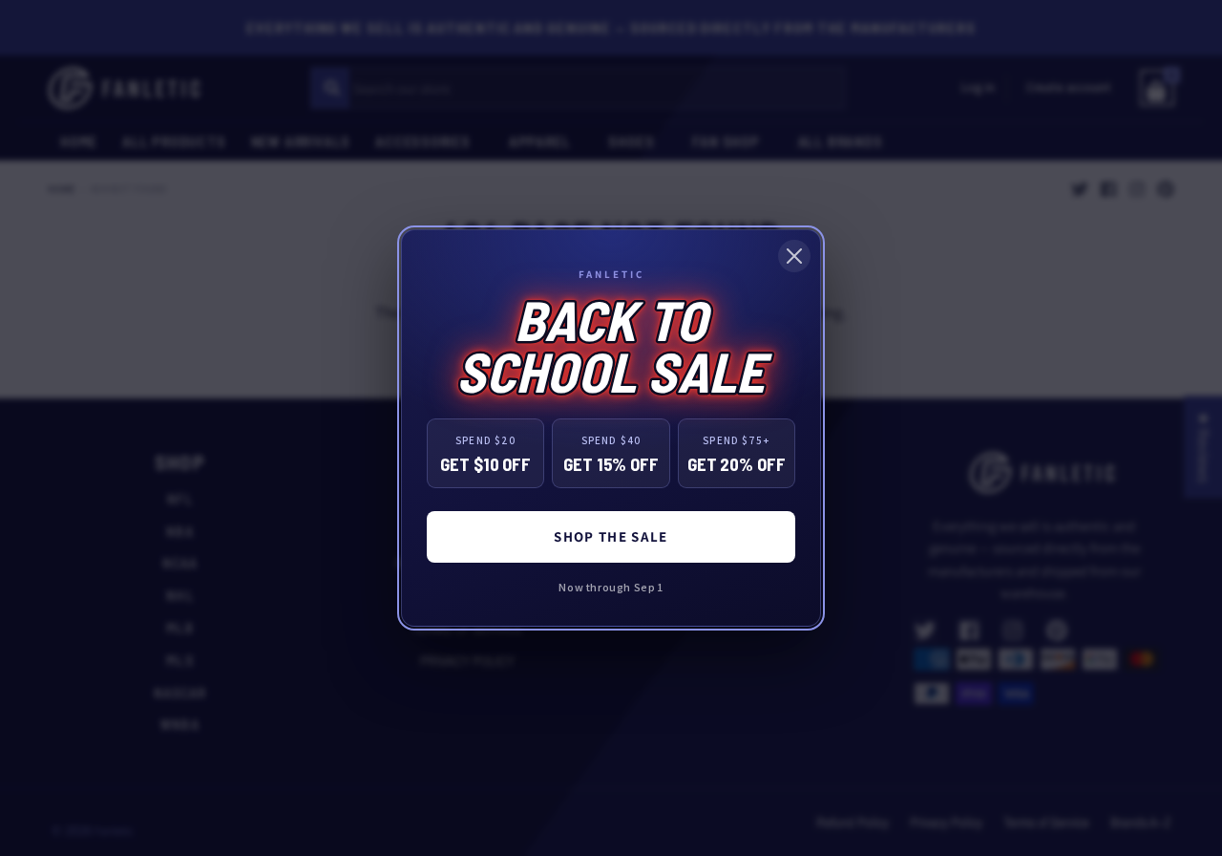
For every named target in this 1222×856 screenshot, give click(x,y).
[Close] (794, 256)
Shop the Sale (611, 536)
